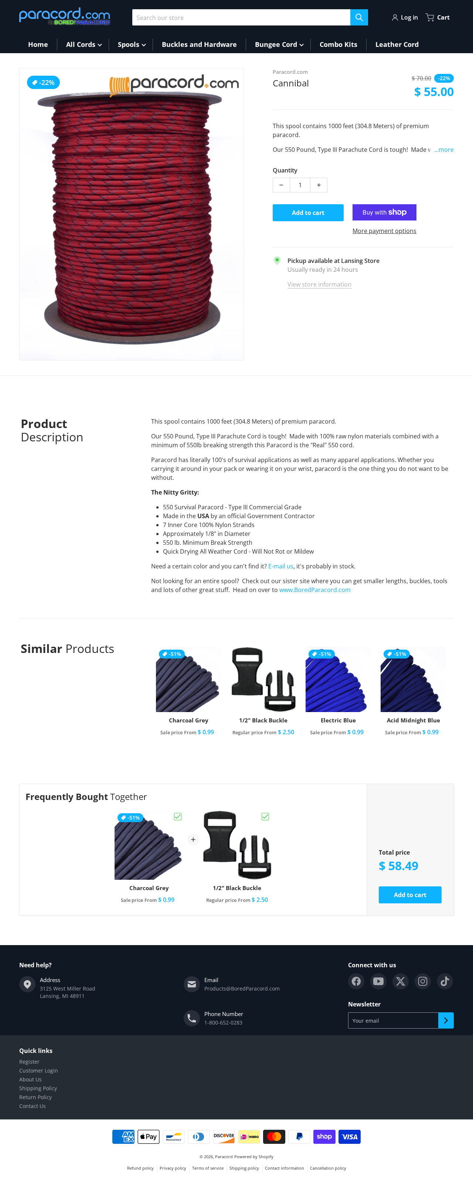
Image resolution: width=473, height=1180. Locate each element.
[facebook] (356, 981)
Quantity (285, 170)
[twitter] (400, 981)
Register (29, 1061)
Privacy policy (173, 1168)
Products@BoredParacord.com (242, 988)
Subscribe (446, 1020)
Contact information (284, 1168)
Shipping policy (244, 1168)
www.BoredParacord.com (315, 590)
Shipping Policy (38, 1088)
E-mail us (280, 566)
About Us (30, 1079)
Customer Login (38, 1070)
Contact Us (32, 1105)
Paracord (224, 1156)
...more (444, 150)
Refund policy (140, 1168)
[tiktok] (445, 981)
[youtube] (378, 981)
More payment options (384, 231)
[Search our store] (359, 17)
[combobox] (250, 17)
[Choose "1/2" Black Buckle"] (265, 816)
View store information (319, 284)
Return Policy (35, 1097)
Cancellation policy (328, 1168)
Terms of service (208, 1168)
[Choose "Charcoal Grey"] (177, 816)
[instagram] (423, 981)
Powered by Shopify (253, 1156)
